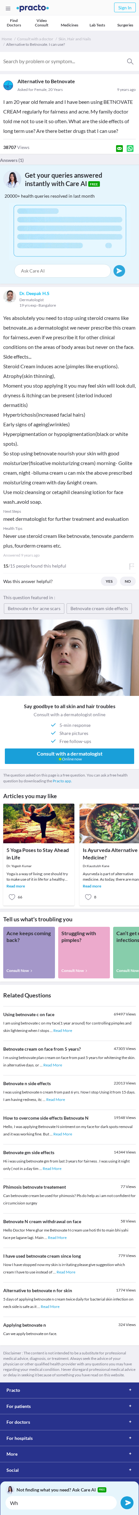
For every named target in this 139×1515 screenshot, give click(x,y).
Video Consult (41, 22)
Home (7, 38)
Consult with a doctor (35, 38)
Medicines (69, 25)
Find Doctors (14, 22)
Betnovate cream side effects (99, 608)
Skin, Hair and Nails (75, 38)
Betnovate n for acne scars (34, 608)
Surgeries (125, 25)
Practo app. (62, 780)
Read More (62, 1030)
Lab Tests (97, 25)
